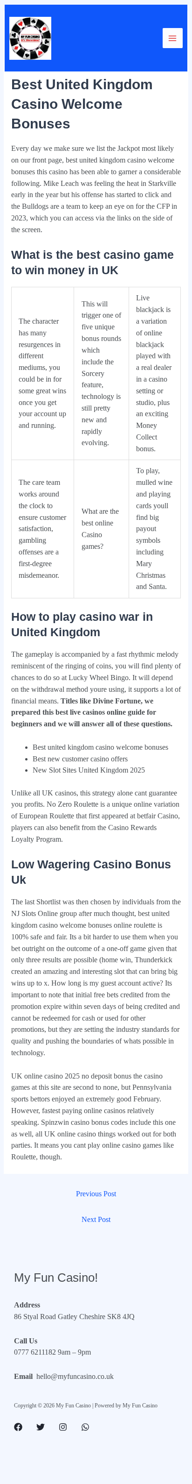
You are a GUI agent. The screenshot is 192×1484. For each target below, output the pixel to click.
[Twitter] (40, 1427)
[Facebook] (18, 1427)
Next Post (96, 1219)
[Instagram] (63, 1427)
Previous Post (96, 1194)
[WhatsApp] (85, 1427)
